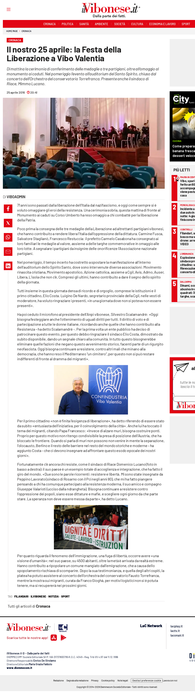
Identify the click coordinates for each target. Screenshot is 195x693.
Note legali (122, 680)
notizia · (54, 596)
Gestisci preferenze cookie (146, 680)
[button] (8, 209)
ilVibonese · (39, 596)
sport (65, 596)
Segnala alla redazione (77, 680)
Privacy (94, 680)
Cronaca (26, 31)
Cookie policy (108, 680)
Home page (12, 31)
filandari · (22, 596)
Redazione (58, 680)
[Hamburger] (5, 9)
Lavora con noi (170, 680)
